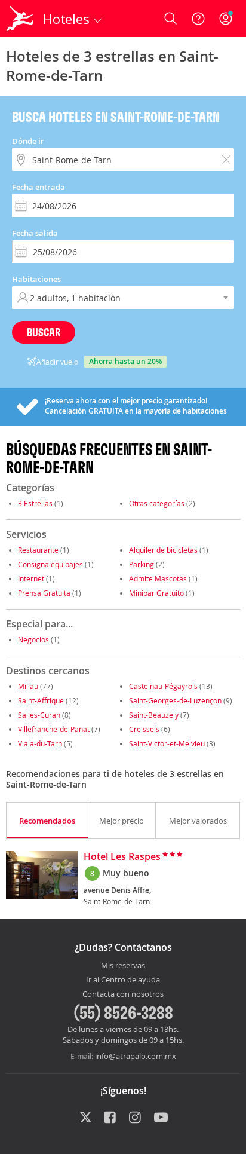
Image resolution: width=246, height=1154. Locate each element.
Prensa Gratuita (44, 593)
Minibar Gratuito (156, 593)
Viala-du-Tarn (40, 743)
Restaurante (38, 550)
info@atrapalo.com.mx (135, 1056)
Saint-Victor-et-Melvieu (167, 743)
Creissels (144, 729)
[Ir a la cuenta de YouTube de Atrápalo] (161, 1118)
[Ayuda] (198, 18)
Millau (28, 686)
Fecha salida (35, 233)
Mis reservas (123, 966)
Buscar (43, 332)
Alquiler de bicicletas (163, 550)
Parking (141, 564)
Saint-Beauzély (154, 715)
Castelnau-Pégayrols (163, 686)
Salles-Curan (39, 715)
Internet (31, 578)
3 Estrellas (35, 503)
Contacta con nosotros (123, 994)
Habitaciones (36, 279)
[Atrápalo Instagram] (136, 1118)
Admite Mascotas (158, 578)
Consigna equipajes (50, 564)
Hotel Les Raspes (122, 857)
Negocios (33, 639)
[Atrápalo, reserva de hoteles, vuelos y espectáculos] (20, 18)
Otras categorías (156, 503)
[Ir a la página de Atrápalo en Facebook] (111, 1118)
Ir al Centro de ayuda (123, 980)
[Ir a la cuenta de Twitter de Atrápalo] (86, 1118)
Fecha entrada (38, 187)
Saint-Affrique (41, 700)
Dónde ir (28, 141)
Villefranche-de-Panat (54, 729)
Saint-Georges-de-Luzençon (175, 700)
